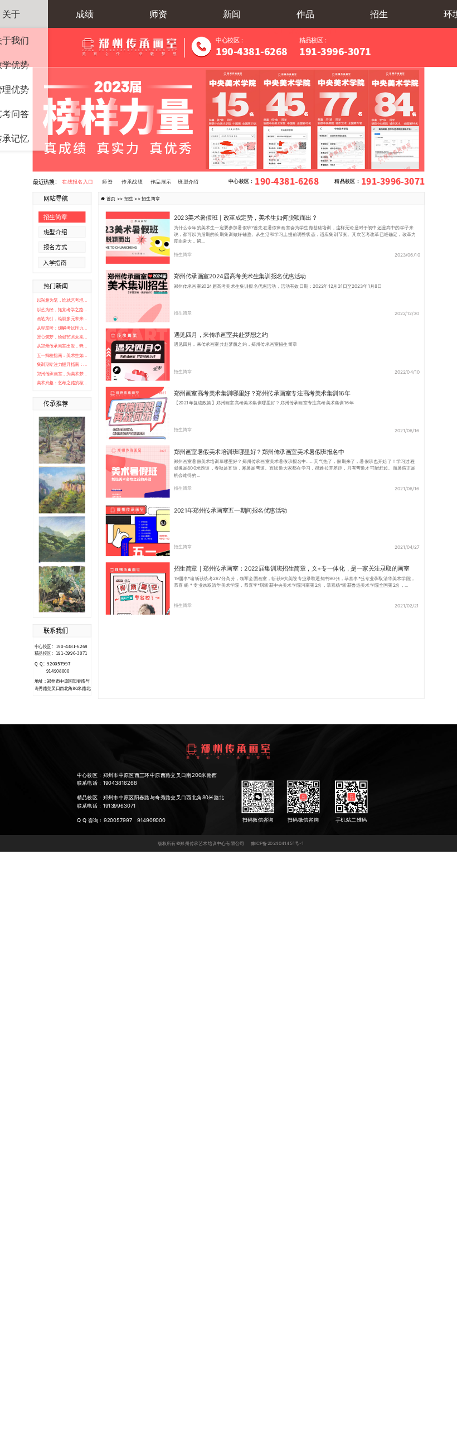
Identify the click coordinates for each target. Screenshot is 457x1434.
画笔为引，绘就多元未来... (62, 318)
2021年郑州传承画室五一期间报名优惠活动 (230, 510)
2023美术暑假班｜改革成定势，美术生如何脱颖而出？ (246, 217)
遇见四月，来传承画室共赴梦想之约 (221, 334)
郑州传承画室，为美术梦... (62, 373)
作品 (305, 14)
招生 (379, 14)
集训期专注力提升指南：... (62, 364)
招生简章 (183, 254)
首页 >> (115, 198)
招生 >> (133, 198)
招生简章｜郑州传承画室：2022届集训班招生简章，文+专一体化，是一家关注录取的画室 (292, 569)
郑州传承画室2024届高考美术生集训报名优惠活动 (240, 276)
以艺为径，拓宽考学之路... (62, 309)
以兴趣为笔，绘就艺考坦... (62, 300)
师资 (158, 14)
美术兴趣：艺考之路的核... (62, 382)
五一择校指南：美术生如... (62, 355)
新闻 (232, 14)
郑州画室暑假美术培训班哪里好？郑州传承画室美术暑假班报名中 (259, 451)
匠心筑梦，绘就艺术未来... (62, 336)
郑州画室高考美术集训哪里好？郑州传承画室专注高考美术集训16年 (262, 393)
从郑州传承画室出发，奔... (62, 346)
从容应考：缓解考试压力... (62, 327)
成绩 (85, 14)
